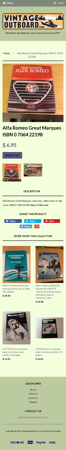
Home (6, 53)
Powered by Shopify (52, 431)
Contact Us (33, 398)
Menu (10, 3)
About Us (33, 393)
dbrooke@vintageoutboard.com (33, 417)
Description (32, 191)
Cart (60, 3)
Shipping (33, 402)
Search (33, 389)
